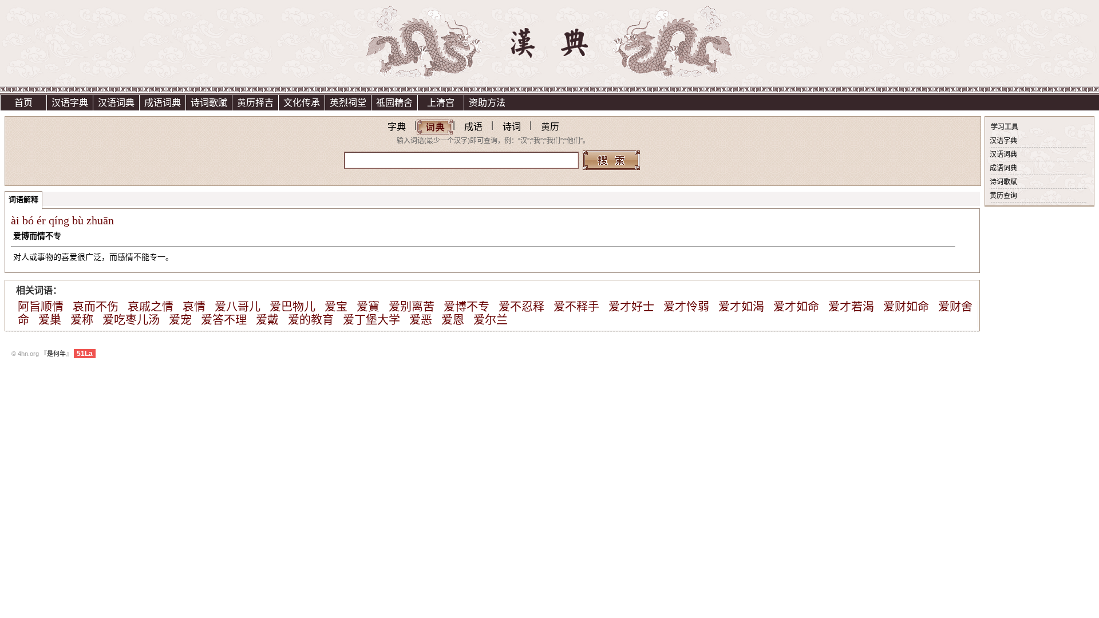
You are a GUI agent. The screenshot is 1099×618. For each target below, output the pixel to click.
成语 (473, 127)
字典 (397, 127)
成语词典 (162, 103)
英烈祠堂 (348, 103)
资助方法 (487, 103)
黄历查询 (1003, 196)
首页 (23, 103)
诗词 (512, 127)
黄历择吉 (255, 103)
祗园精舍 (394, 103)
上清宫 (440, 103)
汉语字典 (70, 103)
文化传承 (301, 103)
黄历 (550, 127)
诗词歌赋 (209, 103)
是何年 (56, 353)
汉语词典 (116, 103)
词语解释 (23, 199)
